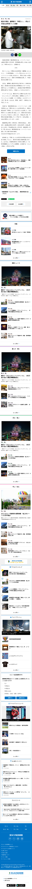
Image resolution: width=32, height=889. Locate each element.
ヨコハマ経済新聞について (7, 844)
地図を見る (16, 151)
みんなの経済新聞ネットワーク (16, 873)
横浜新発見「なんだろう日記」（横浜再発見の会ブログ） (15, 192)
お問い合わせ (5, 850)
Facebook (10, 838)
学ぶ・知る (29, 5)
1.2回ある (7, 686)
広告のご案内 (5, 852)
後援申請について (5, 854)
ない (5, 683)
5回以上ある (7, 691)
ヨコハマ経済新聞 (16, 2)
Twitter (14, 838)
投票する (10, 697)
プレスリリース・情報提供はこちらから (10, 846)
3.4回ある (7, 688)
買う (17, 5)
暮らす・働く (22, 5)
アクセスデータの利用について (8, 848)
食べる (7, 5)
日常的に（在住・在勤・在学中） (13, 693)
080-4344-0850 (11, 131)
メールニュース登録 (6, 859)
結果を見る (22, 697)
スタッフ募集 (5, 856)
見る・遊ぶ (13, 5)
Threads (22, 838)
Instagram (18, 838)
